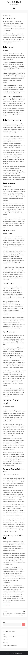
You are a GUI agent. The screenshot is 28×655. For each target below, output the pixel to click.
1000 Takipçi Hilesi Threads (9, 631)
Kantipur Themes (18, 653)
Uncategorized (7, 605)
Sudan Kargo (5, 642)
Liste (4, 634)
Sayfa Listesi (5, 639)
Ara (4, 622)
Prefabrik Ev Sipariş (14, 2)
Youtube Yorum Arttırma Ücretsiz (10, 645)
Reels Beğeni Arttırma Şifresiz (9, 637)
